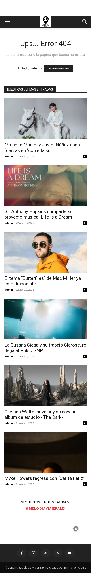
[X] (57, 553)
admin (8, 156)
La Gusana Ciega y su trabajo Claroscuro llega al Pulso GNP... (45, 347)
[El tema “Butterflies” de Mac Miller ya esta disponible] (45, 252)
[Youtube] (69, 553)
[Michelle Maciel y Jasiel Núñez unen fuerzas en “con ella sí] (45, 118)
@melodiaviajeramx (45, 508)
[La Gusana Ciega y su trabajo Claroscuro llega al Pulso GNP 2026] (45, 319)
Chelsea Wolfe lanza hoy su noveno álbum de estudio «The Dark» (40, 414)
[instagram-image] (15, 528)
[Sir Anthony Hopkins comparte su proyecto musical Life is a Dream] (45, 185)
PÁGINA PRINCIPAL (59, 68)
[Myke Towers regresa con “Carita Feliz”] (45, 452)
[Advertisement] (45, 7)
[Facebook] (21, 553)
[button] (7, 22)
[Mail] (45, 553)
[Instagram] (33, 553)
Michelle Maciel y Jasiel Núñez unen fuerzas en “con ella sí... (42, 147)
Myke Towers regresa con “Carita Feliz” (44, 478)
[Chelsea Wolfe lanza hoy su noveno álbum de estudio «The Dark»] (45, 385)
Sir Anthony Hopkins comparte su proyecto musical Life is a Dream (38, 214)
